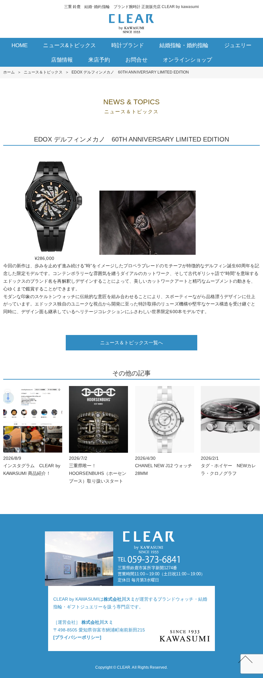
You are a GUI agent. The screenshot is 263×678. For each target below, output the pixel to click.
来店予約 (99, 60)
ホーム (9, 72)
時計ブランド (127, 45)
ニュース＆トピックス (43, 72)
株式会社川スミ (119, 599)
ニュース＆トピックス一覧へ (131, 342)
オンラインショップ (187, 60)
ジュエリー (237, 45)
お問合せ (136, 60)
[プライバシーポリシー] (77, 637)
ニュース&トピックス (69, 45)
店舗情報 (62, 60)
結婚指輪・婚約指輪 (183, 45)
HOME (20, 45)
